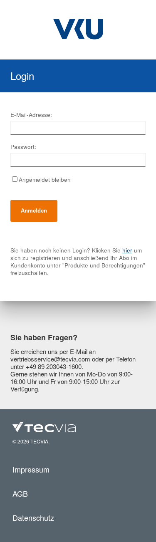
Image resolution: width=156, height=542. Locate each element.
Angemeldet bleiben (45, 179)
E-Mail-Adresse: (31, 115)
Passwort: (23, 147)
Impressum (31, 469)
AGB (20, 493)
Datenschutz (33, 517)
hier (127, 250)
